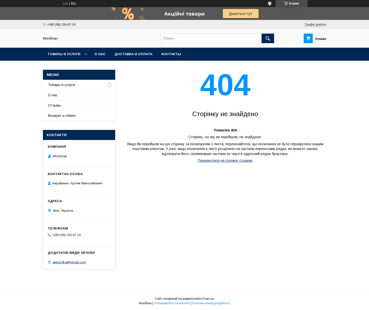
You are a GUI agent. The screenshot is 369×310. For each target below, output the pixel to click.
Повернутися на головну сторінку (225, 161)
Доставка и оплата (133, 54)
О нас (99, 54)
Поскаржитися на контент (172, 303)
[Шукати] (268, 38)
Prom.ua (208, 298)
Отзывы (54, 105)
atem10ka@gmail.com (69, 262)
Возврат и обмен (62, 116)
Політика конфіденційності (211, 303)
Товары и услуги (63, 54)
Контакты (171, 54)
